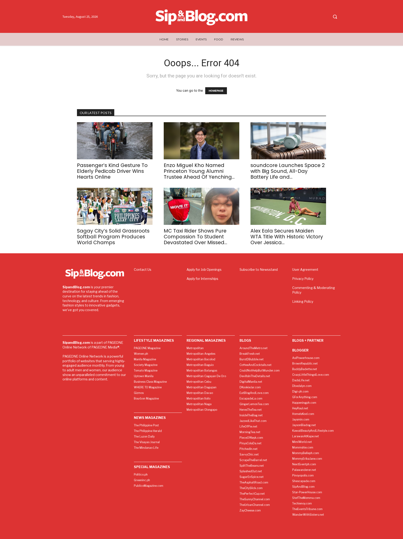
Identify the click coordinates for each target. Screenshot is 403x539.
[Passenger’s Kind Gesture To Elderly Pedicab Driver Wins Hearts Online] (115, 140)
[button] (334, 16)
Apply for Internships (202, 279)
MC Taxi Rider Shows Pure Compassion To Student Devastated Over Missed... (195, 236)
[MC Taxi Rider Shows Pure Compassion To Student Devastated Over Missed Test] (201, 206)
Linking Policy (302, 301)
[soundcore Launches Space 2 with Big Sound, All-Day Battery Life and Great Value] (288, 140)
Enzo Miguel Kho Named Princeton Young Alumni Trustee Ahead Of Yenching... (199, 171)
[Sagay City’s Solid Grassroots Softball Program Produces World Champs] (115, 206)
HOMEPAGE (216, 90)
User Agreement (305, 269)
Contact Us (142, 269)
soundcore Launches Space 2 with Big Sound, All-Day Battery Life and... (287, 171)
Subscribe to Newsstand (259, 269)
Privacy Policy (302, 279)
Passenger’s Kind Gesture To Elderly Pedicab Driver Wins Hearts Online (112, 171)
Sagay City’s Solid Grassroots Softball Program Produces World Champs (113, 236)
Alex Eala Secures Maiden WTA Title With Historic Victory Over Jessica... (286, 236)
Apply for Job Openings (204, 269)
